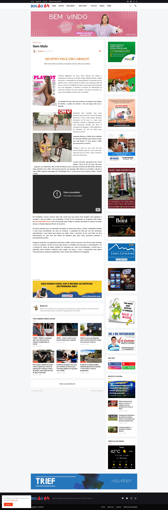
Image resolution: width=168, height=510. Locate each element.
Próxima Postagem (96, 391)
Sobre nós (38, 1)
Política (94, 6)
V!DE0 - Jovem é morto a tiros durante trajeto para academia (66, 339)
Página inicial (37, 42)
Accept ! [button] (8, 504)
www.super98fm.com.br (43, 221)
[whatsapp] (136, 1)
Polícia (61, 6)
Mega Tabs (82, 6)
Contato (45, 1)
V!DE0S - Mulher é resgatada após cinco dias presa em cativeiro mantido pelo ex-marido (42, 341)
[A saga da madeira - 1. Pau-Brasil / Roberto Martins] (113, 430)
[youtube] (131, 1)
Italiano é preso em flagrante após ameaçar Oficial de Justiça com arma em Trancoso (90, 340)
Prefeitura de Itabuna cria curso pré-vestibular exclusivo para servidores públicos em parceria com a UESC (67, 368)
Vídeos (102, 6)
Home (32, 1)
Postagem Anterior (37, 391)
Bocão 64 (43, 306)
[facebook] (127, 1)
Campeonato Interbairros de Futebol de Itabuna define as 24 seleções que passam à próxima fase (127, 418)
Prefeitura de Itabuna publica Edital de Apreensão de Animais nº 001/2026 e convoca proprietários (90, 368)
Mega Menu (70, 6)
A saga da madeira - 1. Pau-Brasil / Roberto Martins (126, 429)
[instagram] (133, 1)
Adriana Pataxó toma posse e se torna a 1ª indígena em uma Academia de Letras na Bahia (126, 405)
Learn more (14, 500)
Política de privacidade (55, 1)
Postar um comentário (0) (67, 384)
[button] (130, 6)
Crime (109, 6)
